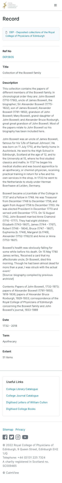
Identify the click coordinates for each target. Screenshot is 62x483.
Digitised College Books (20, 409)
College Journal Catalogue (22, 395)
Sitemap (8, 429)
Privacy (20, 429)
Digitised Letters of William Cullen (27, 402)
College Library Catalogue (22, 389)
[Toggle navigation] (55, 5)
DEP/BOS (8, 57)
